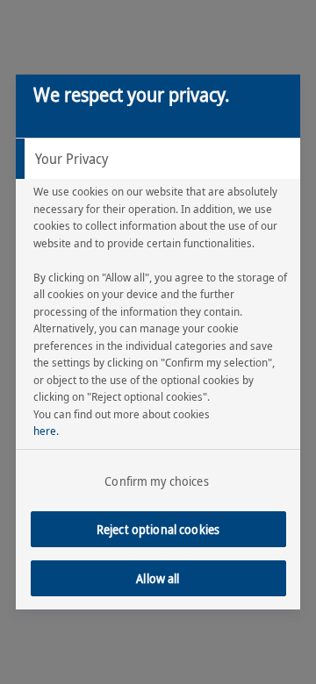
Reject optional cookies (158, 529)
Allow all (157, 578)
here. (46, 430)
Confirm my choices (156, 481)
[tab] (158, 159)
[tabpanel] (160, 333)
